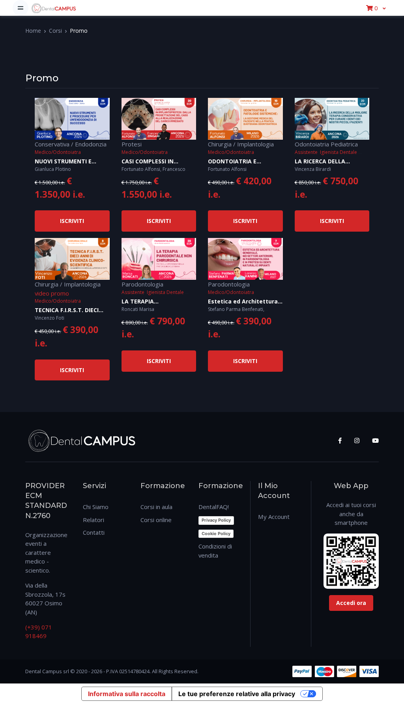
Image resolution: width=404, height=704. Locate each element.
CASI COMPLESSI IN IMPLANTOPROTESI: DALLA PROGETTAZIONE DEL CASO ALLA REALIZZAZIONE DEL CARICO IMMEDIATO (159, 161)
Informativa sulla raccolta (126, 694)
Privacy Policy (216, 520)
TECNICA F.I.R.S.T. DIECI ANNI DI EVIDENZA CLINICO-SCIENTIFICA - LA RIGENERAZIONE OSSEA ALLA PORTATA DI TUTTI (70, 310)
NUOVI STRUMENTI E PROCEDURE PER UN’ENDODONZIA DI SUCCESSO (63, 161)
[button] (375, 8)
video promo (52, 293)
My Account (274, 517)
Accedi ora (351, 603)
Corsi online (156, 520)
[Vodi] (54, 8)
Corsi (55, 30)
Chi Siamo (95, 507)
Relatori (93, 520)
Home (33, 30)
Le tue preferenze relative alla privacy (236, 694)
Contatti (94, 532)
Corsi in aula (156, 507)
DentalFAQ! (213, 507)
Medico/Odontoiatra (58, 152)
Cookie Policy (216, 533)
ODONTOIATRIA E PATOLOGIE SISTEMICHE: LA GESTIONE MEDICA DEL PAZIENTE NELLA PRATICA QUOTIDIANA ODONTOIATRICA (244, 161)
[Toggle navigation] (20, 8)
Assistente (306, 152)
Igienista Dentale (338, 152)
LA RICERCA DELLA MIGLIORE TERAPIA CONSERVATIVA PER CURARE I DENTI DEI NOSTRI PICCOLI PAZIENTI (330, 161)
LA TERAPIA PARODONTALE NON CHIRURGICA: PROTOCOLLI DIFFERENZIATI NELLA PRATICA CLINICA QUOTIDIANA (157, 302)
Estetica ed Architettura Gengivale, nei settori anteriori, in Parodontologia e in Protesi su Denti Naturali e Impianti (243, 302)
